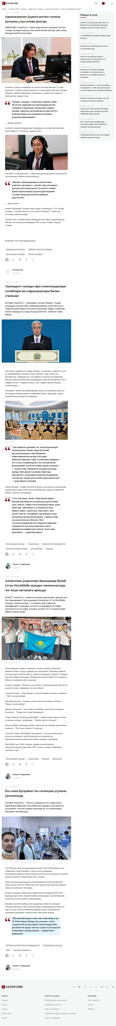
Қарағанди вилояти (15, 249)
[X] (33, 260)
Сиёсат (5, 1005)
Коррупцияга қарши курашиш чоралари (60, 1013)
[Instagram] (7, 260)
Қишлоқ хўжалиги (22, 950)
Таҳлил (4, 1009)
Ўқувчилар (33, 544)
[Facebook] (26, 260)
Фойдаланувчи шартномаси (56, 1000)
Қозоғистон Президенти (53, 544)
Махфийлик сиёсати (53, 1005)
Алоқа (90, 1005)
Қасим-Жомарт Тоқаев (16, 549)
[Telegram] (20, 260)
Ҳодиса (40, 9)
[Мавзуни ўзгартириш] (105, 3)
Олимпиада (36, 549)
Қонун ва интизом (52, 9)
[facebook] (90, 987)
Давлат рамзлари (52, 1009)
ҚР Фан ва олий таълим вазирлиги (23, 945)
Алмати (45, 759)
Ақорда (24, 9)
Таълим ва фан (35, 254)
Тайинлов (32, 9)
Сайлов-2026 (14, 9)
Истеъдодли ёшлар (15, 254)
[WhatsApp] (13, 260)
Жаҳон (4, 1018)
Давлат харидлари (52, 1018)
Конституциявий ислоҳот (71, 9)
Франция (57, 759)
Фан (8, 950)
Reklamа (91, 1009)
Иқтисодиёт (7, 1013)
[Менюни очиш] (112, 3)
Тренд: (4, 9)
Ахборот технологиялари (40, 249)
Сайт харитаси (94, 1000)
